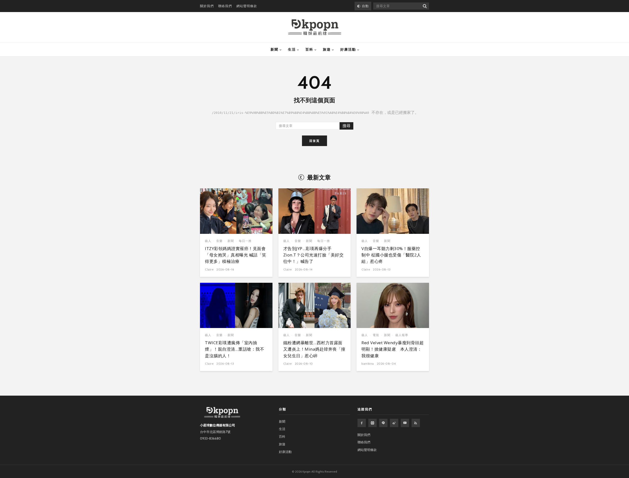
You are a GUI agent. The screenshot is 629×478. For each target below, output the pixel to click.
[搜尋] (424, 6)
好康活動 (348, 49)
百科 (309, 49)
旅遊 (327, 49)
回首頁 (314, 141)
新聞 (274, 49)
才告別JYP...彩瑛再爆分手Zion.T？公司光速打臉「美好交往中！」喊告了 (313, 255)
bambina (367, 363)
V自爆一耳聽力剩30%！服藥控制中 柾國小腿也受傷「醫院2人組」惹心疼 (391, 255)
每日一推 (245, 241)
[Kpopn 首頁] (314, 27)
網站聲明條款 (246, 6)
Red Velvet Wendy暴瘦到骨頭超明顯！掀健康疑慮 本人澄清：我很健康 (392, 349)
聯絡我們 (225, 6)
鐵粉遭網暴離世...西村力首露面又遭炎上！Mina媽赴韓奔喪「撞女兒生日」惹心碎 (314, 349)
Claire (209, 269)
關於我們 (207, 6)
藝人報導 (401, 335)
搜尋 (346, 125)
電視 (376, 335)
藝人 (208, 241)
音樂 (219, 241)
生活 (292, 49)
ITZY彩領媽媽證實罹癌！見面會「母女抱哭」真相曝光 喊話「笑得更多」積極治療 (235, 255)
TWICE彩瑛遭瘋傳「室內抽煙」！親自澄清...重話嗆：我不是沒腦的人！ (234, 349)
